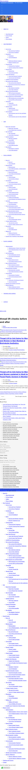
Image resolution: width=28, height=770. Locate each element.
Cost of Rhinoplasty (13, 698)
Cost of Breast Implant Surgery (16, 727)
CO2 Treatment (9, 577)
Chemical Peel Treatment (14, 524)
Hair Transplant (9, 592)
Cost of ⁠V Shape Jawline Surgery (16, 692)
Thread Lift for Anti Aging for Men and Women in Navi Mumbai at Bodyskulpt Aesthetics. (14, 340)
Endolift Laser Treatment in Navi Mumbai (15, 705)
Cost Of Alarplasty (13, 668)
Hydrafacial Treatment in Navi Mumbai (11, 486)
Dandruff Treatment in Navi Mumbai (10, 432)
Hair (4, 585)
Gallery (7, 499)
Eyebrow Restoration (11, 604)
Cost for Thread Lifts (13, 569)
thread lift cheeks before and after (10, 327)
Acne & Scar (9, 505)
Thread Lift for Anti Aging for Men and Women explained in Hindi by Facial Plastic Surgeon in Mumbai (14, 374)
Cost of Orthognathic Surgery (15, 686)
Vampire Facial (9, 571)
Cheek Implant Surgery (14, 655)
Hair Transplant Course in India (9, 466)
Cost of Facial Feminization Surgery (17, 674)
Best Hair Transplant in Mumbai (9, 425)
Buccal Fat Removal (10, 629)
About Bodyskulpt (10, 495)
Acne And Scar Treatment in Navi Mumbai (11, 481)
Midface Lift (8, 700)
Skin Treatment (6, 503)
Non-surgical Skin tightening (12, 542)
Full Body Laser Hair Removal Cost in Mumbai (12, 427)
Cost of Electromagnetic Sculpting (16, 739)
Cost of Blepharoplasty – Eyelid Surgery (18, 627)
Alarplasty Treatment (13, 666)
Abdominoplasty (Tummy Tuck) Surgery (18, 711)
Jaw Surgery (9, 682)
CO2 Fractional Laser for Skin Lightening (18, 583)
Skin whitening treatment (14, 549)
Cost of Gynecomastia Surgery (16, 744)
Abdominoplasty (9, 709)
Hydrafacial (8, 510)
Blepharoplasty (9, 624)
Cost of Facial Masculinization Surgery (18, 680)
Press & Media (9, 501)
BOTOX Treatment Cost (14, 520)
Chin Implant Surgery (14, 643)
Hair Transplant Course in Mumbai (10, 468)
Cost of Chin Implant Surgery (15, 645)
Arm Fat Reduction (10, 717)
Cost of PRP (12, 602)
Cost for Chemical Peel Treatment (16, 526)
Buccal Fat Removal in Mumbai (9, 485)
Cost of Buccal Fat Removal (15, 633)
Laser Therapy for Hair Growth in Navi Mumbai (12, 476)
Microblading (9, 610)
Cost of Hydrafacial (13, 514)
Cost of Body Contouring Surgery (16, 733)
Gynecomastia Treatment (15, 742)
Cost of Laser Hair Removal (15, 538)
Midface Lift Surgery (13, 702)
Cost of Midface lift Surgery (15, 703)
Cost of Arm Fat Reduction (15, 721)
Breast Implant (9, 723)
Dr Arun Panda (9, 497)
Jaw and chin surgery (14, 690)
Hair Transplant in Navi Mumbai (9, 471)
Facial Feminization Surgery (12, 670)
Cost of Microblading (13, 614)
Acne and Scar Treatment (15, 507)
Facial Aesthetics (21, 349)
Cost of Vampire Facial (14, 575)
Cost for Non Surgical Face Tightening (17, 546)
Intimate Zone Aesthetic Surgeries (14, 752)
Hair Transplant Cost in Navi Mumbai (10, 473)
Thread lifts (8, 565)
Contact (1, 455)
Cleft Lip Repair (9, 635)
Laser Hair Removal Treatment (16, 536)
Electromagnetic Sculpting (12, 735)
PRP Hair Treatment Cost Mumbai (10, 429)
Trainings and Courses (8, 760)
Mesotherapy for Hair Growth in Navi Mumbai (12, 478)
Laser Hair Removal (10, 534)
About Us (5, 493)
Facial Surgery (6, 616)
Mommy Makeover (10, 754)
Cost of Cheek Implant (14, 657)
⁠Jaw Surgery (12, 684)
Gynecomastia (9, 741)
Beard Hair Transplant (11, 586)
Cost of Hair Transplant (14, 596)
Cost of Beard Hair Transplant (15, 590)
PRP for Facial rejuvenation (15, 555)
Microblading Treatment (14, 612)
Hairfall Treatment (10, 598)
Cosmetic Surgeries (13, 349)
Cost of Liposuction (13, 750)
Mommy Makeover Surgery (15, 756)
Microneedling (12, 606)
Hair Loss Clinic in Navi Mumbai (9, 437)
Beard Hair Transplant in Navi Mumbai (11, 430)
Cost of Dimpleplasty (13, 651)
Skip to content (4, 1)
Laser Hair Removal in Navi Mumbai (10, 423)
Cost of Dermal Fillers (14, 532)
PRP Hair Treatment (13, 600)
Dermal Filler (12, 530)
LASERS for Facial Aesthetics (13, 540)
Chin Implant (9, 641)
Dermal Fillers (9, 528)
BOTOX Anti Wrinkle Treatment (16, 518)
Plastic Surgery (6, 707)
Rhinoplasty (8, 694)
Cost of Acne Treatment (14, 508)
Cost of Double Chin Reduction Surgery (18, 663)
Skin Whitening (9, 547)
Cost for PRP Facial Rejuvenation (16, 557)
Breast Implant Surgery (14, 725)
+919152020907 (4, 2)
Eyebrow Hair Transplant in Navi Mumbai (11, 434)
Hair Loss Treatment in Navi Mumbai (10, 439)
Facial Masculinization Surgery (13, 676)
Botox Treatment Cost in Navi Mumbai (11, 480)
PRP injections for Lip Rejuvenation (14, 559)
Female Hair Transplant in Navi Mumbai (11, 435)
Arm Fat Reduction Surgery (15, 719)
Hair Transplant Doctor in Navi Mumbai (11, 469)
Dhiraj (9, 346)
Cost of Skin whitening (14, 551)
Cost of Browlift (12, 622)
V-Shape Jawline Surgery (12, 688)
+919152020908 (10, 2)
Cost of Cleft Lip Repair (14, 639)
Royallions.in (3, 490)
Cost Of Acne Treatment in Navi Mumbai (11, 483)
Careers (5, 455)
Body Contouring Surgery (12, 729)
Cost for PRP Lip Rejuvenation (16, 563)
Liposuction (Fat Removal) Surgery (17, 748)
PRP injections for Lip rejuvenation (17, 561)
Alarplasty (8, 664)
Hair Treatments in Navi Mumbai (9, 474)
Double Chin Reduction (11, 659)
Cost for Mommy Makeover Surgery (17, 758)
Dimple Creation (9, 647)
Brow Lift (8, 618)
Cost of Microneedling (14, 608)
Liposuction (8, 746)
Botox (7, 516)
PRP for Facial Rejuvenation (12, 553)
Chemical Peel (9, 522)
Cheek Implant (9, 653)
